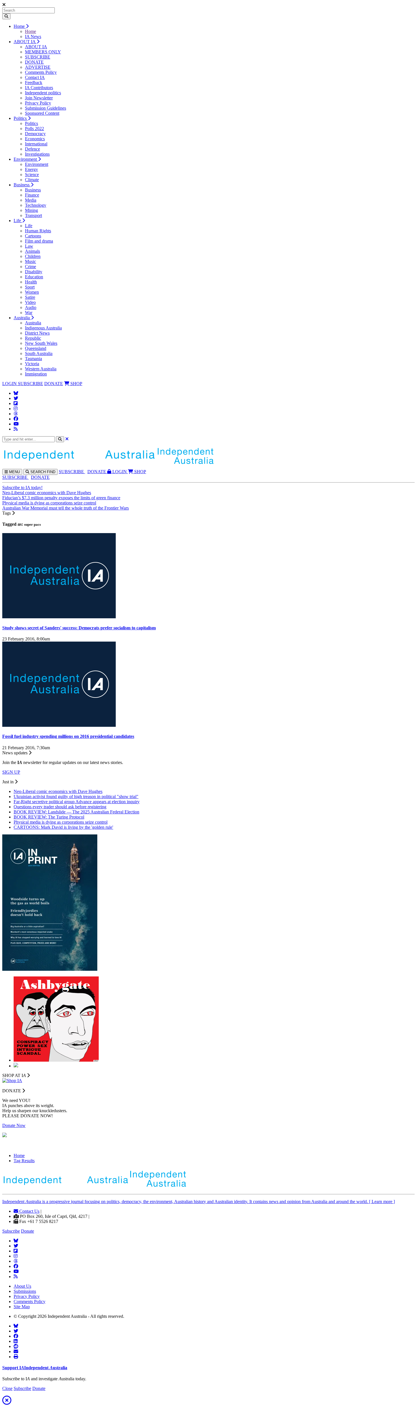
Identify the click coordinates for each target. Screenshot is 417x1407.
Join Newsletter (39, 97)
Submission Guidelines (45, 108)
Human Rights (38, 230)
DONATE (34, 62)
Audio (30, 307)
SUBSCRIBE (37, 57)
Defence (32, 149)
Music (30, 261)
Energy (31, 169)
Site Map (22, 1306)
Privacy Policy (38, 103)
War (28, 312)
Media (30, 200)
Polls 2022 (34, 128)
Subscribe (11, 1231)
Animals (32, 251)
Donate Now (14, 1125)
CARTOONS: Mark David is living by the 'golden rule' (63, 827)
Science (32, 174)
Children (33, 256)
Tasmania (33, 358)
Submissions (25, 1291)
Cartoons (33, 235)
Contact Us (28, 1211)
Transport (33, 215)
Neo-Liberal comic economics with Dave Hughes (46, 492)
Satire (30, 297)
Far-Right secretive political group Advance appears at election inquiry (77, 801)
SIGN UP (11, 772)
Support (34, 1367)
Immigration (36, 373)
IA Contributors (39, 87)
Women (32, 292)
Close (7, 1388)
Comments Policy (41, 72)
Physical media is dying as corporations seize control (49, 502)
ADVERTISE (37, 67)
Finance (32, 195)
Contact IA (35, 77)
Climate (32, 179)
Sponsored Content (42, 113)
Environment (26, 159)
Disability (33, 271)
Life (18, 220)
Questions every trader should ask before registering (60, 806)
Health (31, 281)
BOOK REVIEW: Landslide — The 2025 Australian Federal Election (76, 811)
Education (34, 276)
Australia (22, 317)
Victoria (32, 363)
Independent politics (43, 92)
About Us (22, 1286)
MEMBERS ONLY (43, 51)
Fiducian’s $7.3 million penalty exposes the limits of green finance (61, 497)
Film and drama (39, 241)
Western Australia (40, 368)
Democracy (35, 133)
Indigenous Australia (43, 327)
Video (30, 302)
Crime (30, 266)
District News (37, 333)
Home (20, 26)
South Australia (38, 353)
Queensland (35, 348)
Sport (30, 287)
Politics (21, 118)
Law (29, 246)
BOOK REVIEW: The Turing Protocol (49, 817)
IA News (33, 36)
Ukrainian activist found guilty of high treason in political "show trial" (76, 796)
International (36, 143)
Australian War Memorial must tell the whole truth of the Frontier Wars (65, 508)
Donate (27, 1231)
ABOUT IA (25, 41)
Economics (35, 138)
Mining (31, 210)
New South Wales (41, 343)
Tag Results (24, 1160)
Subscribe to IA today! (22, 487)
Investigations (37, 154)
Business (22, 184)
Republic (33, 338)
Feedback (33, 82)
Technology (35, 205)
